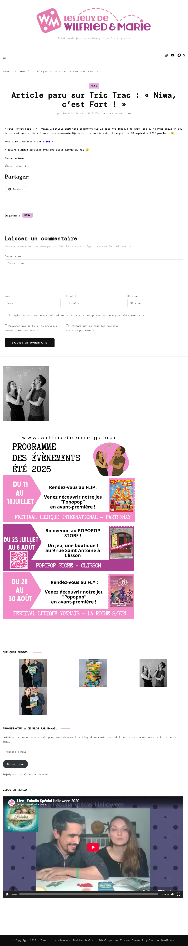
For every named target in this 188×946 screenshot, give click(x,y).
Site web (133, 296)
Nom (7, 296)
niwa (27, 215)
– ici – (48, 141)
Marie (66, 113)
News (94, 86)
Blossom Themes (130, 940)
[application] (93, 847)
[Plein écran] (178, 894)
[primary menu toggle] (5, 57)
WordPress (167, 940)
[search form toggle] (184, 55)
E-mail (71, 296)
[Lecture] (7, 894)
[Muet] (173, 894)
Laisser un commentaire (114, 113)
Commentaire (13, 256)
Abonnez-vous (15, 764)
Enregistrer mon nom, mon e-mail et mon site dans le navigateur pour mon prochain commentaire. (77, 315)
